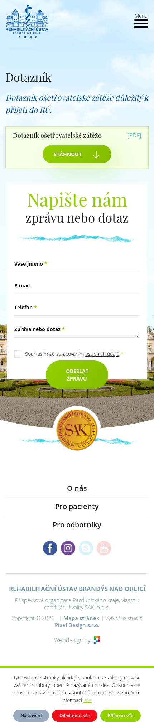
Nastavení (31, 715)
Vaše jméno (30, 263)
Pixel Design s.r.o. (77, 625)
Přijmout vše (120, 715)
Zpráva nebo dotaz (39, 329)
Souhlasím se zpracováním (74, 353)
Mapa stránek (81, 617)
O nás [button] (77, 488)
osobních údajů (102, 353)
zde (87, 700)
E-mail (22, 285)
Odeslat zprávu (77, 375)
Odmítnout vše (74, 715)
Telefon (25, 307)
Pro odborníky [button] (77, 524)
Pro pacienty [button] (77, 506)
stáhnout (68, 154)
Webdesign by (72, 640)
